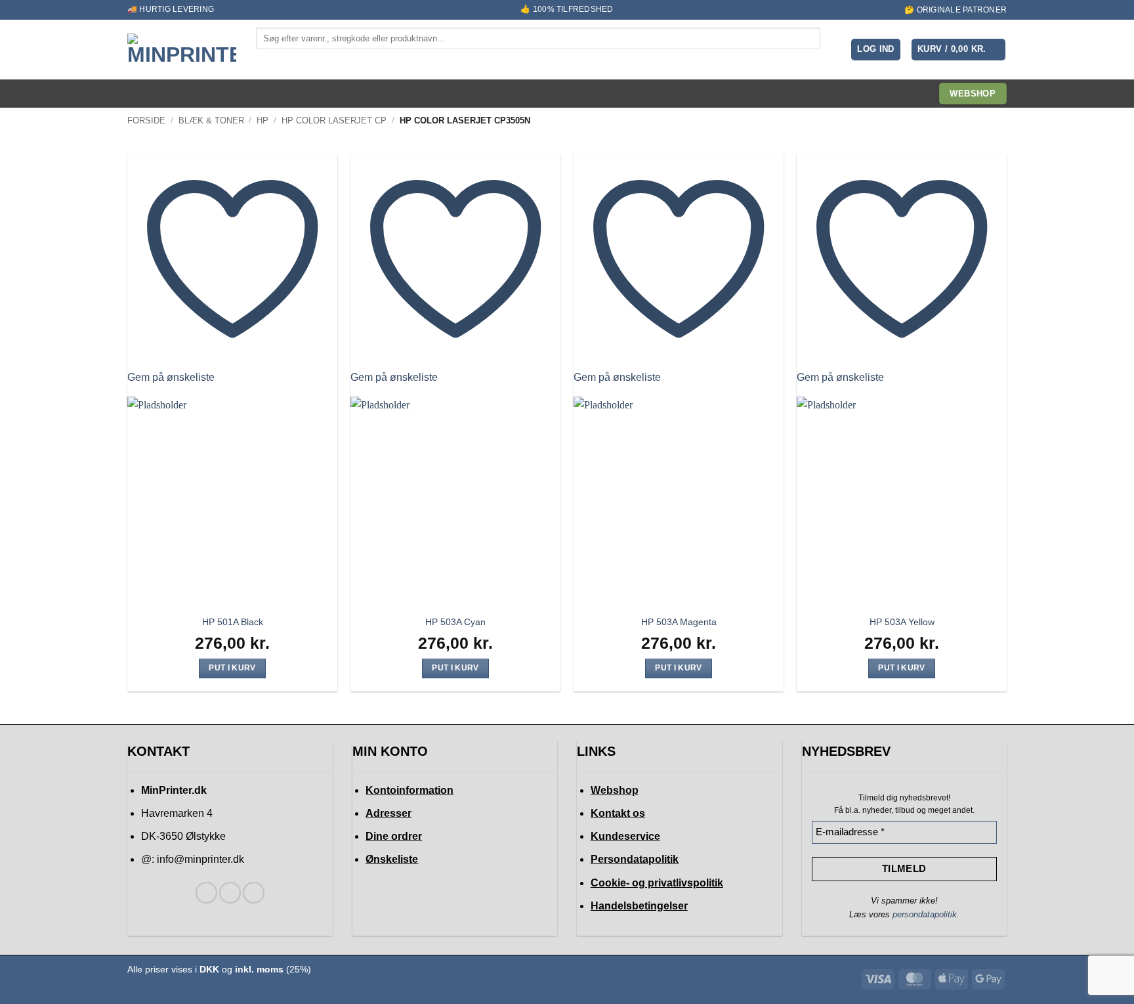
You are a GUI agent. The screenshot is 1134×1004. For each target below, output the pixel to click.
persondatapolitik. (925, 914)
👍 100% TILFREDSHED (566, 9)
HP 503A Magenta (679, 622)
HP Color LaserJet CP (334, 120)
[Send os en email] (253, 893)
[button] (875, 49)
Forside (146, 120)
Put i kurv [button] (232, 668)
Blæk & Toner (211, 120)
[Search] (267, 60)
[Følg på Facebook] (206, 893)
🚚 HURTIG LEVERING (170, 9)
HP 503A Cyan (455, 622)
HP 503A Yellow (902, 622)
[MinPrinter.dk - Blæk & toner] (181, 49)
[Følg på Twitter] (230, 893)
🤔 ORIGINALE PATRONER (955, 9)
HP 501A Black (232, 622)
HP (262, 120)
